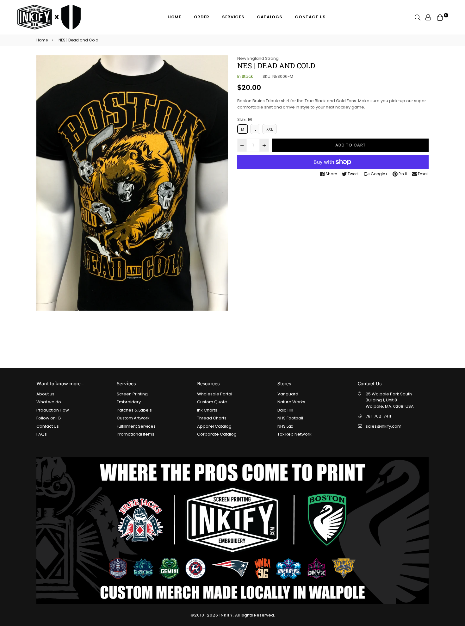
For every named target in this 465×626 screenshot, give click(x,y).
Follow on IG (48, 418)
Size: (244, 119)
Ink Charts (207, 410)
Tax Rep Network (294, 434)
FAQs (41, 434)
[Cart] (440, 17)
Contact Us (310, 17)
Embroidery (129, 402)
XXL (269, 129)
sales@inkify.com (383, 426)
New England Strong (258, 58)
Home (174, 17)
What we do (48, 402)
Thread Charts (211, 418)
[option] (132, 183)
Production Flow (52, 410)
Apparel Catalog (214, 426)
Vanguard (287, 394)
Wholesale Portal (214, 394)
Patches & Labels (134, 410)
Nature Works (291, 402)
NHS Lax (285, 426)
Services (233, 17)
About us (45, 394)
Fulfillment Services (136, 426)
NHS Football (290, 418)
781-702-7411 (378, 416)
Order (201, 17)
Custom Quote (212, 402)
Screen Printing (132, 394)
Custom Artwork (133, 418)
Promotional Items (135, 434)
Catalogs (269, 17)
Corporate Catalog (217, 434)
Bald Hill (285, 410)
